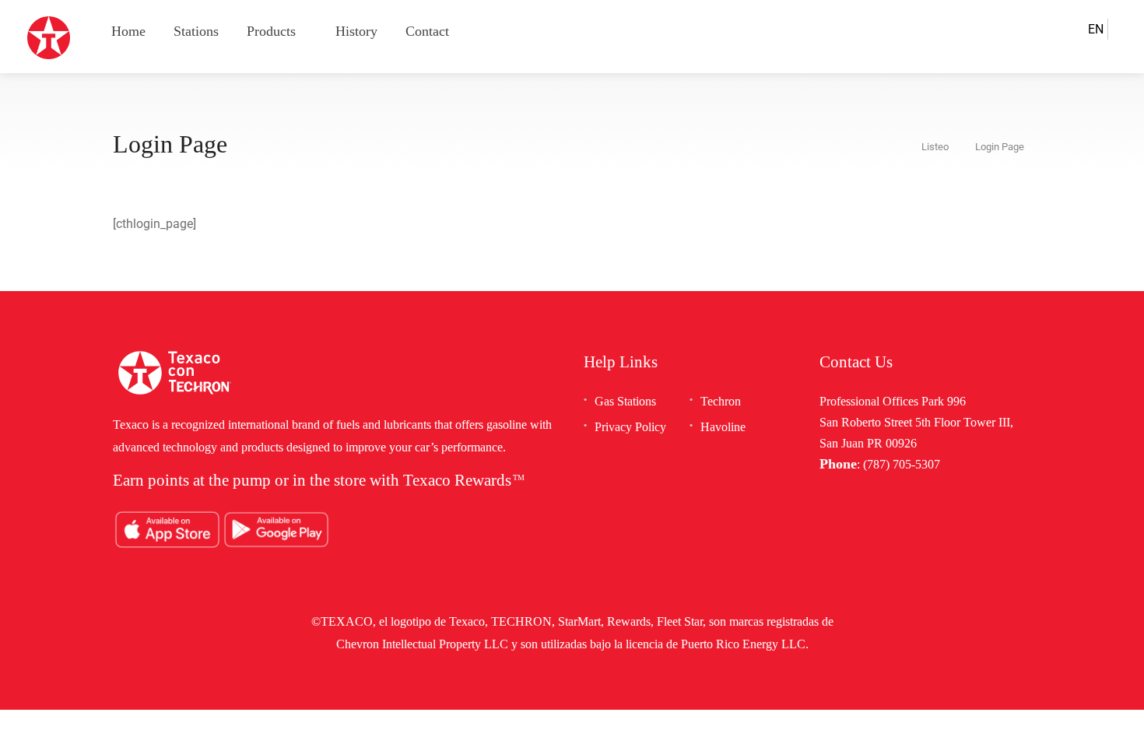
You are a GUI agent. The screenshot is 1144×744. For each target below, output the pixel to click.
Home (128, 31)
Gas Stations (625, 401)
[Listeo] (48, 37)
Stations (196, 31)
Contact (427, 31)
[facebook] (1025, 28)
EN (1096, 29)
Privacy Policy (630, 426)
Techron (720, 401)
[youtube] (1071, 28)
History (356, 31)
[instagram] (1048, 28)
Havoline (723, 426)
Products (271, 31)
